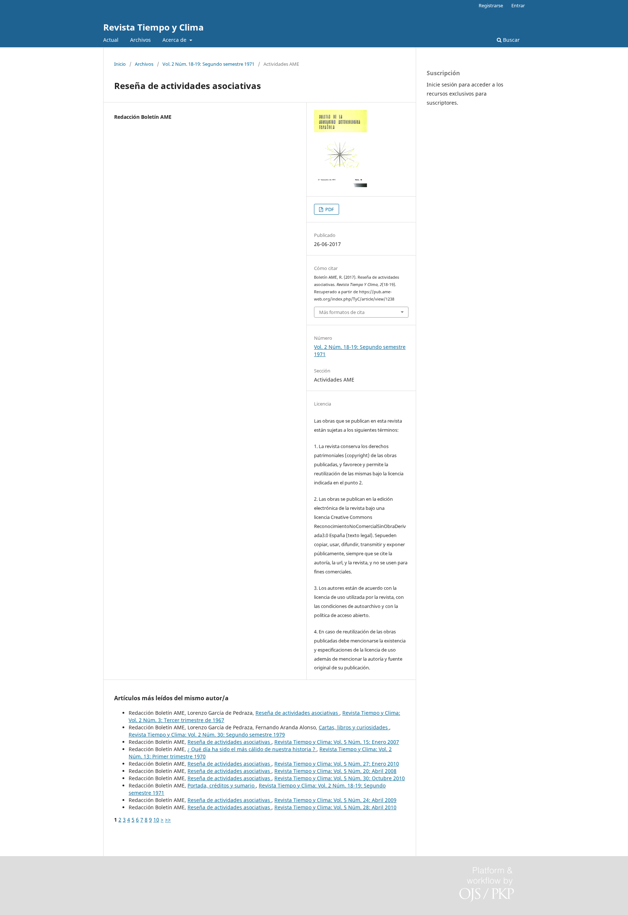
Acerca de (175, 39)
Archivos (140, 39)
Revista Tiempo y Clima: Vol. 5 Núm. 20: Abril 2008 (335, 770)
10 (156, 819)
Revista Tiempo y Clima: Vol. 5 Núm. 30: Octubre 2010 (339, 778)
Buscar (511, 39)
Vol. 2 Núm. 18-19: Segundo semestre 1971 (208, 64)
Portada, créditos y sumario (222, 785)
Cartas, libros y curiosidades (354, 727)
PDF (329, 209)
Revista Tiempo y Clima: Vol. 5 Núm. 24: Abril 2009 (335, 800)
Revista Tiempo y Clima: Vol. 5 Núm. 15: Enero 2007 (336, 741)
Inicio (120, 64)
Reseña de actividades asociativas (297, 712)
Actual (110, 39)
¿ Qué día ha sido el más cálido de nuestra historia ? (252, 749)
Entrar (518, 5)
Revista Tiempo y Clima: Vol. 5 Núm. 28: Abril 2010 (335, 807)
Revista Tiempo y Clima (153, 27)
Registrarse (491, 5)
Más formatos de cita (342, 312)
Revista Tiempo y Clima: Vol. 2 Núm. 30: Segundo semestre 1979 (207, 734)
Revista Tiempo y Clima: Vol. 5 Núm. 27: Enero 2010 (336, 763)
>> (168, 819)
